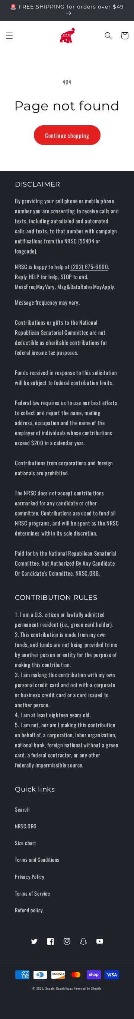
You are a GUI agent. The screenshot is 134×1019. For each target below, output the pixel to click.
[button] (9, 36)
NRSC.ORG (25, 826)
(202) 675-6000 (89, 266)
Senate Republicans (59, 988)
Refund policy (29, 910)
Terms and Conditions (37, 859)
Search (22, 809)
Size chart (25, 843)
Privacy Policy (29, 876)
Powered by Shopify (88, 988)
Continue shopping (67, 135)
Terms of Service (32, 893)
